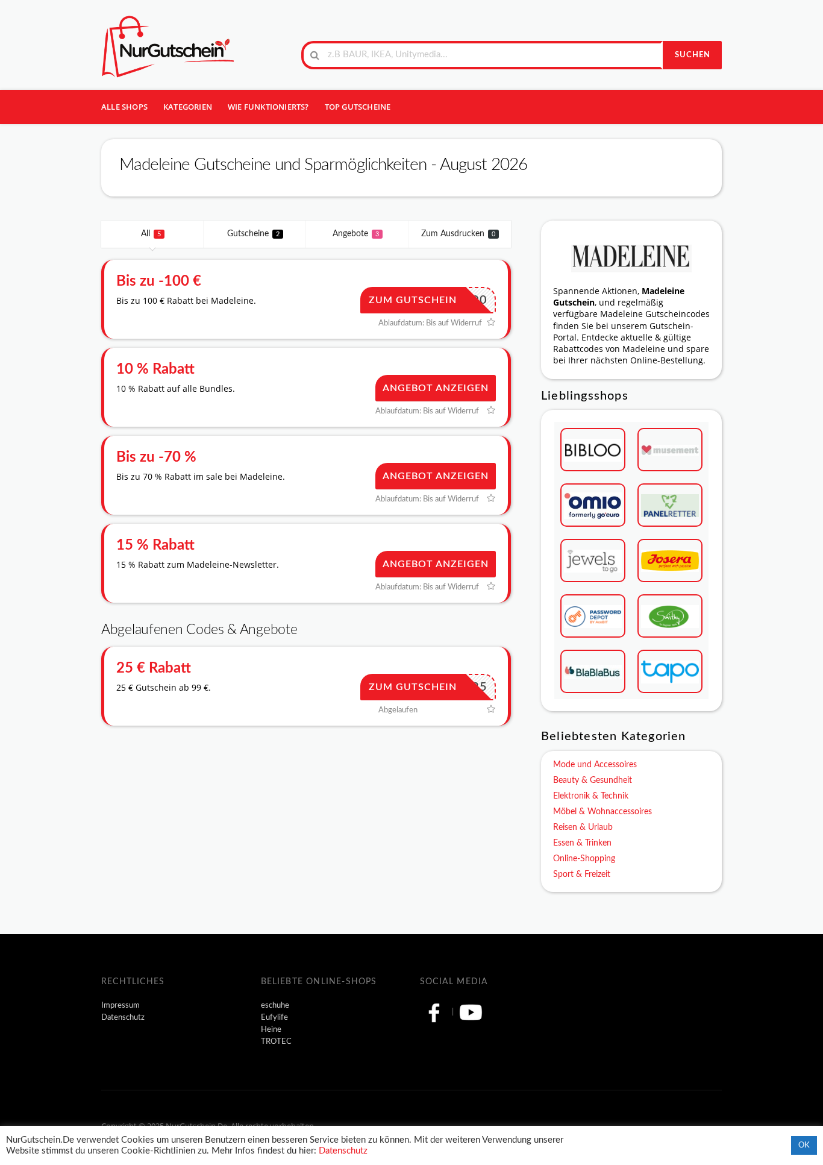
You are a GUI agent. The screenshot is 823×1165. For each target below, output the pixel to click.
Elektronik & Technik (590, 796)
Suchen (692, 55)
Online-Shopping (584, 859)
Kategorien (187, 106)
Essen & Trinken (582, 843)
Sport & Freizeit (581, 874)
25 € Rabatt (153, 668)
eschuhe (275, 1005)
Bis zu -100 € (158, 281)
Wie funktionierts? (268, 106)
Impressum (120, 1005)
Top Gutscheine (358, 106)
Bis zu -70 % (156, 457)
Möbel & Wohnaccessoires (602, 812)
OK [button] (804, 1145)
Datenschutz (123, 1017)
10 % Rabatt (155, 369)
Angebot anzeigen (436, 388)
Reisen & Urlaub (583, 827)
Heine (271, 1029)
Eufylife (274, 1017)
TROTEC (276, 1041)
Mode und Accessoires (595, 765)
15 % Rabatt (155, 545)
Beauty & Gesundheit (592, 780)
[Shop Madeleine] (631, 256)
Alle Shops (124, 106)
